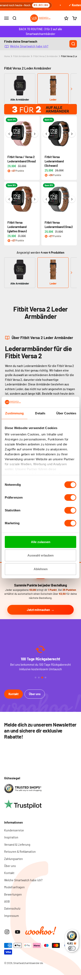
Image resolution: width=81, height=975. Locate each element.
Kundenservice (14, 830)
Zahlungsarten (13, 859)
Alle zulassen (40, 542)
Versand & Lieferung (17, 844)
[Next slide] (71, 88)
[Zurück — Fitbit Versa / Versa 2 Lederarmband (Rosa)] (9, 134)
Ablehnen (41, 569)
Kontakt (13, 694)
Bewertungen (13, 894)
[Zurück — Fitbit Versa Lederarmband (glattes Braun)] (9, 199)
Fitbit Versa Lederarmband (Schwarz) (54, 161)
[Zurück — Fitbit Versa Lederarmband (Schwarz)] (46, 134)
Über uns (34, 694)
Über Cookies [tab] (66, 413)
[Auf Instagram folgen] (7, 932)
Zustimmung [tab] (14, 413)
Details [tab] (40, 413)
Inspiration (11, 837)
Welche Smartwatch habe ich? (29, 46)
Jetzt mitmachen (38, 610)
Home (7, 56)
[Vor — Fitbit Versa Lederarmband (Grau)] (72, 199)
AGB (7, 901)
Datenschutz (12, 908)
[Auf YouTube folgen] (17, 932)
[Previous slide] (9, 88)
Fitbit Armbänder (21, 56)
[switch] (70, 497)
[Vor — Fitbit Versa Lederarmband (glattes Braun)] (34, 199)
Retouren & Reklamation (20, 851)
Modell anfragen (14, 887)
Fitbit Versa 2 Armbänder (45, 56)
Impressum (11, 915)
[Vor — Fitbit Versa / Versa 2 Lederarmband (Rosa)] (34, 134)
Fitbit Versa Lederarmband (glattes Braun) (17, 227)
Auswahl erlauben (40, 555)
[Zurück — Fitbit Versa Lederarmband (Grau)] (46, 199)
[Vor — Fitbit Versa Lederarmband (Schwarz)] (72, 134)
